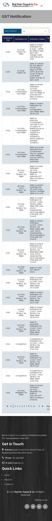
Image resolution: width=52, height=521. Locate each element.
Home (6, 475)
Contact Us (8, 484)
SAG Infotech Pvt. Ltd (24, 511)
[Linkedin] (45, 506)
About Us (8, 480)
